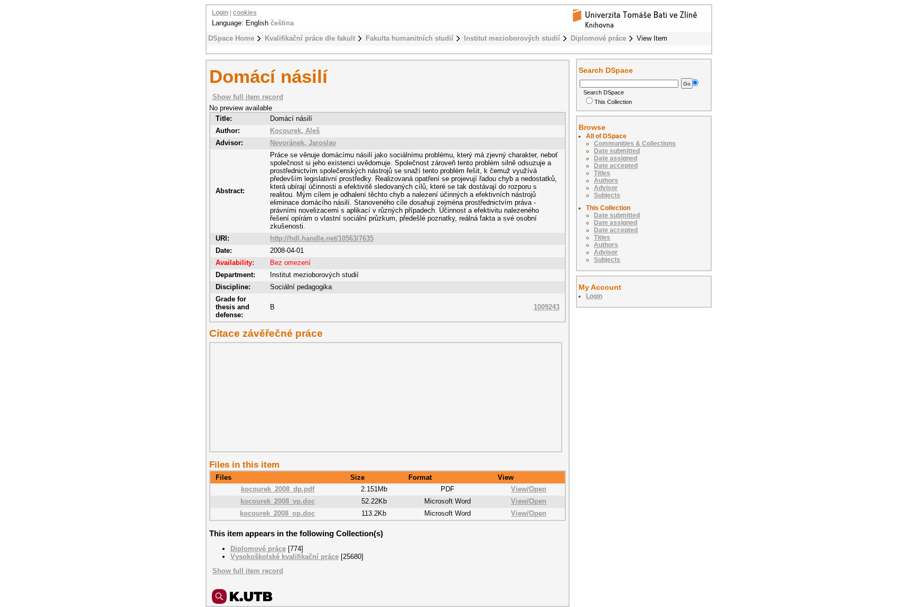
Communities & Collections (635, 143)
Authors (606, 180)
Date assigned (615, 158)
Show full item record (247, 97)
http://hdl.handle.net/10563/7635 (322, 238)
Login (220, 13)
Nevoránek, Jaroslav (303, 143)
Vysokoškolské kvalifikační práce (284, 557)
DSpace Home (231, 38)
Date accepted (616, 165)
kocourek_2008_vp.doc (277, 501)
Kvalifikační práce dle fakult (310, 38)
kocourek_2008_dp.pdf (277, 489)
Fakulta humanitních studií (409, 38)
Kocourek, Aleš (295, 131)
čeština (282, 23)
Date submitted (617, 151)
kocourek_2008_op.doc (277, 513)
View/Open (528, 489)
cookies (245, 13)
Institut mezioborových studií (512, 38)
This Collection (613, 102)
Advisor (606, 188)
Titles (602, 173)
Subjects (607, 195)
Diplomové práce (598, 38)
